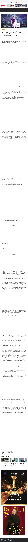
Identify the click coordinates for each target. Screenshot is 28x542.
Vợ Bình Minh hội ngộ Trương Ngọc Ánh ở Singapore (4, 464)
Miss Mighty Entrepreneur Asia (5, 38)
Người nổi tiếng (3, 29)
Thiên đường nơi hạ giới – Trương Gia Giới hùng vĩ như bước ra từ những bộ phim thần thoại (7, 452)
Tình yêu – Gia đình (12, 10)
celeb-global (7, 37)
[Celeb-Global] (2, 10)
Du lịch (8, 10)
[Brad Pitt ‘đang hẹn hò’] (23, 458)
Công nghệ (4, 10)
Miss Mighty (20, 37)
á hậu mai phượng (4, 37)
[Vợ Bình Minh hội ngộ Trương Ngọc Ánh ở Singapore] (5, 458)
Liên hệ (17, 10)
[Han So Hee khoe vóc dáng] (14, 458)
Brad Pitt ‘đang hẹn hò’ (23, 464)
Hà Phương (8, 36)
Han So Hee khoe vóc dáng (13, 464)
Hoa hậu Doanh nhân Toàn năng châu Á (15, 37)
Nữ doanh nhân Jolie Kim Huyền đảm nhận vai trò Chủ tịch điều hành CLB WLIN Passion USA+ (20, 453)
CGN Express (10, 37)
